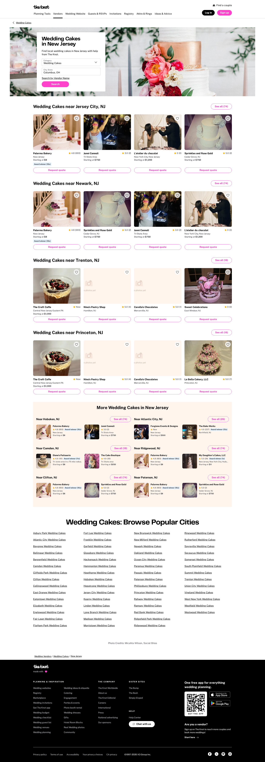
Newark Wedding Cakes (147, 546)
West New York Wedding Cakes (202, 599)
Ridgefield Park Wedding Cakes (152, 618)
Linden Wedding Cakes (97, 605)
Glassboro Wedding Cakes (99, 552)
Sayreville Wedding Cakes (199, 546)
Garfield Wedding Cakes (97, 546)
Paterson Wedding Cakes (148, 579)
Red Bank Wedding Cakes (148, 612)
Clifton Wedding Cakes (46, 579)
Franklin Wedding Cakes (97, 539)
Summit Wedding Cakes (198, 572)
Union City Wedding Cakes (199, 585)
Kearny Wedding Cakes (97, 599)
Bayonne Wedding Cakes (47, 546)
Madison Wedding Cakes (98, 618)
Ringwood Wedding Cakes (199, 533)
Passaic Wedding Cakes (147, 572)
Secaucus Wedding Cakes (199, 552)
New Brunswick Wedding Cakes (152, 533)
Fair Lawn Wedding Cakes (48, 618)
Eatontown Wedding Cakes (48, 599)
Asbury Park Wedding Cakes (49, 533)
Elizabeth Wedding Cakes (47, 605)
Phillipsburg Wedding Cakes (150, 585)
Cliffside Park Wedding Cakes (50, 572)
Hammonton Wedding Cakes (100, 566)
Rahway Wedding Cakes (147, 599)
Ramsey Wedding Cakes (148, 605)
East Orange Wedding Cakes (49, 592)
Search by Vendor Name (55, 78)
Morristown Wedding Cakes (99, 625)
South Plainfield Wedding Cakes (202, 566)
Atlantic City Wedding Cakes (49, 539)
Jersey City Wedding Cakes (99, 592)
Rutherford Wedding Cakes (199, 539)
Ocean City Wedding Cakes (149, 559)
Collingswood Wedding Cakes (50, 585)
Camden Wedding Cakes (47, 566)
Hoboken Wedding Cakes (98, 579)
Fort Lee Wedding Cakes (97, 533)
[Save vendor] (76, 118)
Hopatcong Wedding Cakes (99, 585)
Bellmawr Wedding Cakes (47, 552)
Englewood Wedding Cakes (48, 612)
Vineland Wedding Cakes (198, 592)
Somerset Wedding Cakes (199, 559)
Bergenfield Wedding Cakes (49, 559)
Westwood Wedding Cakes (199, 612)
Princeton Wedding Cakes (148, 592)
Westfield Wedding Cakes (199, 605)
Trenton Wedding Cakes (198, 579)
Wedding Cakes (23, 22)
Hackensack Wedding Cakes (100, 559)
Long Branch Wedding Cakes (100, 612)
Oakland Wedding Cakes (148, 552)
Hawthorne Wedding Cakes (99, 572)
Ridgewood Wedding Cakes (149, 625)
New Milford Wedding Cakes (150, 539)
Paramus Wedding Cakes (148, 566)
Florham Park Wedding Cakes (50, 625)
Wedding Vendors (42, 656)
